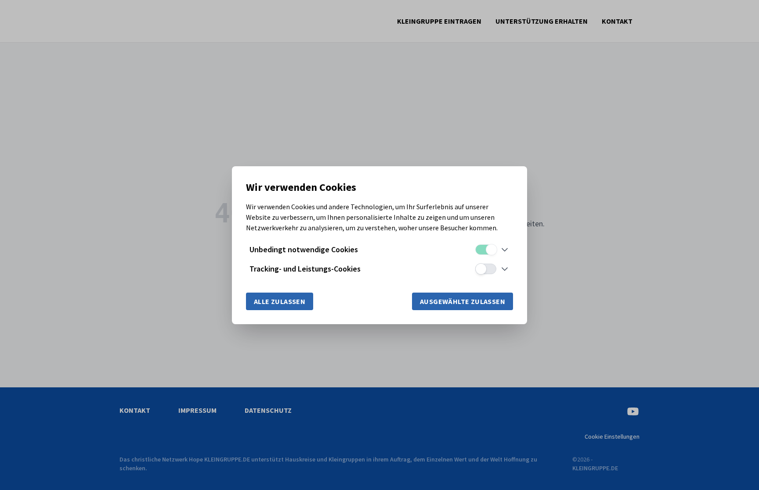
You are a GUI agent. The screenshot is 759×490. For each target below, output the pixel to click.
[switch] (485, 249)
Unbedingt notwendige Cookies (303, 249)
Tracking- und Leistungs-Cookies (305, 269)
